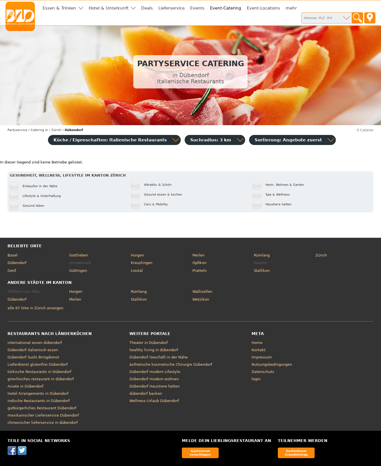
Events (197, 8)
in (28, 130)
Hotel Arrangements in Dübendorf (38, 393)
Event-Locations (263, 8)
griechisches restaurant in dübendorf (41, 379)
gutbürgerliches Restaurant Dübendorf (42, 408)
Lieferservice (171, 8)
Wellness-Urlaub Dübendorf (154, 401)
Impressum (262, 357)
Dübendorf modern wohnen (154, 379)
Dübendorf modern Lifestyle (154, 372)
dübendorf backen (145, 393)
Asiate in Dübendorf (26, 386)
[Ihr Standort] (369, 17)
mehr (291, 8)
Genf (12, 270)
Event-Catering (225, 8)
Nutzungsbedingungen (272, 364)
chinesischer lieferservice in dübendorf (43, 422)
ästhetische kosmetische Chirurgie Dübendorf (170, 364)
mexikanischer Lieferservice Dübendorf (43, 415)
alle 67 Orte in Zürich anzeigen (35, 308)
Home (257, 343)
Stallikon (262, 270)
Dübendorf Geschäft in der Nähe (158, 357)
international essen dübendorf (35, 343)
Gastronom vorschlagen (200, 452)
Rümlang (262, 255)
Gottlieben (78, 255)
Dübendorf (17, 263)
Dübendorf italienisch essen (33, 350)
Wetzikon (200, 299)
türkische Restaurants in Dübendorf (39, 372)
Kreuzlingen (141, 263)
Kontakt (259, 350)
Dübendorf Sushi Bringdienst (33, 357)
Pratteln (199, 270)
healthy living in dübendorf (153, 350)
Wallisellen (202, 291)
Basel (13, 255)
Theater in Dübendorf (148, 343)
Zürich (321, 255)
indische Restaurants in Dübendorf (39, 401)
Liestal (137, 270)
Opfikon (199, 263)
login (256, 379)
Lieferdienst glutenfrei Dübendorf (38, 364)
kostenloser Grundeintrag (296, 452)
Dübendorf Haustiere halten (154, 386)
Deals (147, 8)
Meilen (198, 255)
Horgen (137, 255)
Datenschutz (263, 372)
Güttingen (78, 270)
